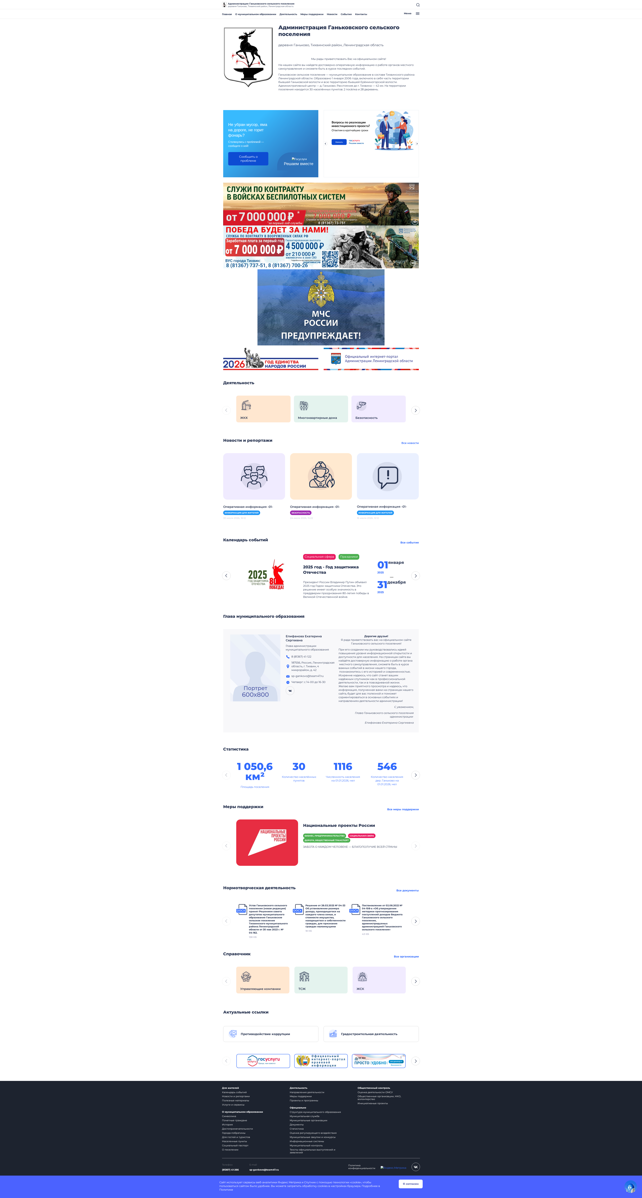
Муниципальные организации (308, 1120)
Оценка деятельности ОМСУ (375, 1092)
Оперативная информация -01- (248, 507)
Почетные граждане (234, 1120)
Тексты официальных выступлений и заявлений (312, 1151)
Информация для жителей (242, 513)
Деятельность (288, 14)
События (346, 14)
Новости (332, 14)
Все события (409, 542)
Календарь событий (234, 1092)
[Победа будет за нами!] (321, 246)
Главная (227, 14)
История (227, 1124)
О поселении (230, 1149)
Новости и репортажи (236, 1096)
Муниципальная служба (304, 1116)
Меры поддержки (312, 14)
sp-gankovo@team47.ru (264, 1169)
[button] (415, 410)
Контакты (361, 14)
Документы (297, 1124)
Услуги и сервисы (233, 1104)
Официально (298, 1107)
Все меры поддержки (403, 809)
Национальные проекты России (339, 825)
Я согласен (411, 1183)
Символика (229, 1116)
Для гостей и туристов (236, 1137)
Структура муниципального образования (315, 1112)
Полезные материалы (235, 1100)
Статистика (297, 1128)
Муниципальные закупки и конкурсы (313, 1137)
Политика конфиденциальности (361, 1167)
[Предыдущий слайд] (325, 144)
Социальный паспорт (235, 1145)
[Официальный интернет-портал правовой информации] (321, 1061)
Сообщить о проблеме (248, 159)
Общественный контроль (374, 1088)
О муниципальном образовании (255, 14)
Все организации (406, 956)
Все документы (407, 890)
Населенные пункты (234, 1141)
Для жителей (230, 1088)
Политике (226, 1189)
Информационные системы (307, 1141)
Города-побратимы (233, 1132)
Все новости (410, 443)
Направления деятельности (307, 1092)
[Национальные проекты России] (267, 842)
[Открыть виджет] (630, 1186)
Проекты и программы (304, 1100)
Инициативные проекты (373, 1103)
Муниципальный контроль (306, 1145)
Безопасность (301, 513)
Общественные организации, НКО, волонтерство (379, 1098)
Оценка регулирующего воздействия (313, 1132)
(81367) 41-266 (230, 1169)
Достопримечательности (237, 1128)
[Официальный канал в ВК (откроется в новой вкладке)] (416, 1167)
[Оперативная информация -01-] (254, 476)
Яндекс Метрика (289, 1182)
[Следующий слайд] (417, 144)
